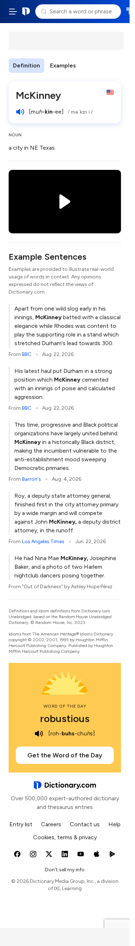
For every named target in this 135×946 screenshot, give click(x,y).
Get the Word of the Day (64, 755)
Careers (51, 824)
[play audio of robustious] (39, 733)
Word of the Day (65, 706)
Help (114, 824)
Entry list (20, 824)
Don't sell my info (65, 870)
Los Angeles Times (43, 541)
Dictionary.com (26, 11)
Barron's (31, 479)
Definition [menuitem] (26, 65)
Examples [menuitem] (63, 65)
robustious (65, 718)
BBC (26, 354)
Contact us (85, 824)
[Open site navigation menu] (13, 11)
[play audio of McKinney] (20, 111)
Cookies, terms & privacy (65, 837)
